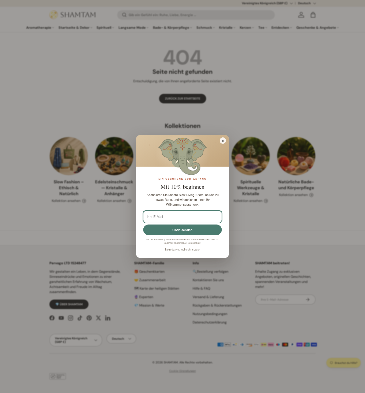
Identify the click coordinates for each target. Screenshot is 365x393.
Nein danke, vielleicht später (182, 249)
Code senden (182, 229)
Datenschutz (194, 242)
